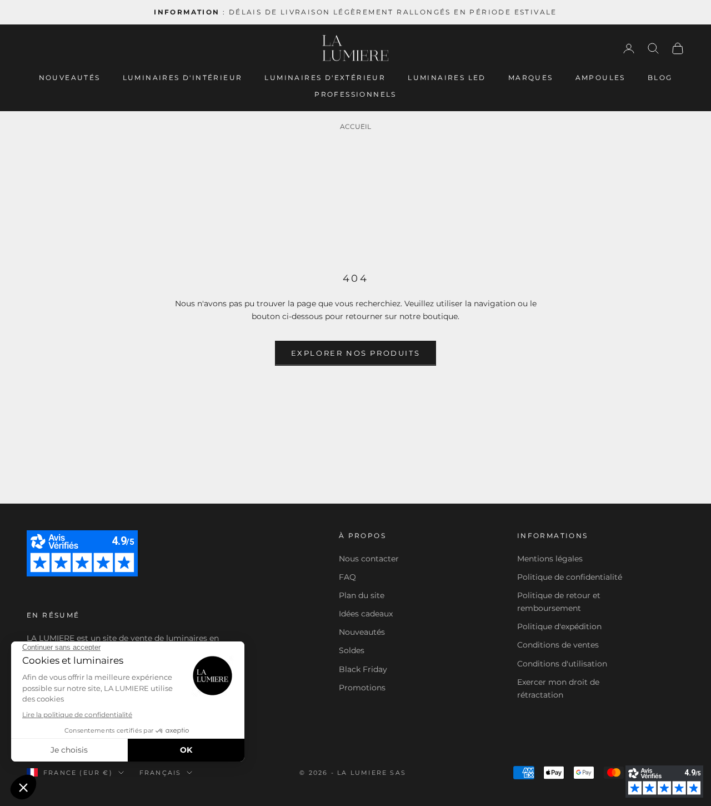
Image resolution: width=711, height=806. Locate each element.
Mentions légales (550, 559)
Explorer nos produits (355, 353)
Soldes (351, 650)
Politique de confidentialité (569, 577)
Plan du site (361, 595)
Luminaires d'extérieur (324, 77)
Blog (660, 77)
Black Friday (363, 669)
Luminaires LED (447, 77)
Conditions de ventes (558, 645)
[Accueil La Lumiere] (355, 48)
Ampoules (600, 77)
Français (160, 773)
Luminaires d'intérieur (183, 77)
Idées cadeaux (366, 614)
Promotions (362, 688)
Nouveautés (70, 77)
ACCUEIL (355, 126)
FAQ (347, 577)
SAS (398, 773)
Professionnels (355, 94)
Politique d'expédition (559, 626)
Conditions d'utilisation (562, 664)
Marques (530, 77)
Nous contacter (369, 559)
